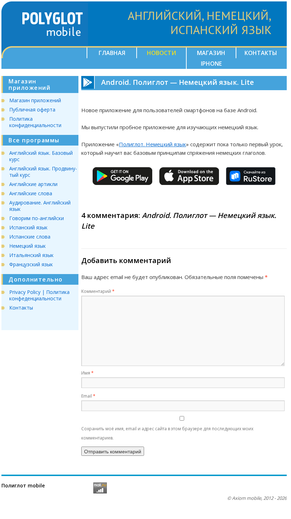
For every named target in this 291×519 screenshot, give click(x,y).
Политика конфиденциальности (35, 122)
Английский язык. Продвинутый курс (43, 171)
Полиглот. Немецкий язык (152, 144)
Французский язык (31, 264)
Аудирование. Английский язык (40, 205)
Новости (161, 53)
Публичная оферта (32, 109)
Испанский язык (28, 227)
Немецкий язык (27, 245)
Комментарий (98, 291)
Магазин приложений (35, 100)
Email (88, 396)
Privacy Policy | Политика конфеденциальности (39, 295)
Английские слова (30, 193)
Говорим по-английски (36, 218)
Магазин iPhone (211, 58)
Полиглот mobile (23, 485)
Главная (112, 53)
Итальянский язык (31, 255)
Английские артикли (33, 184)
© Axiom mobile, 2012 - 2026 (257, 498)
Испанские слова (29, 236)
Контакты (261, 53)
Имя (87, 373)
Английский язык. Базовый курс (41, 156)
